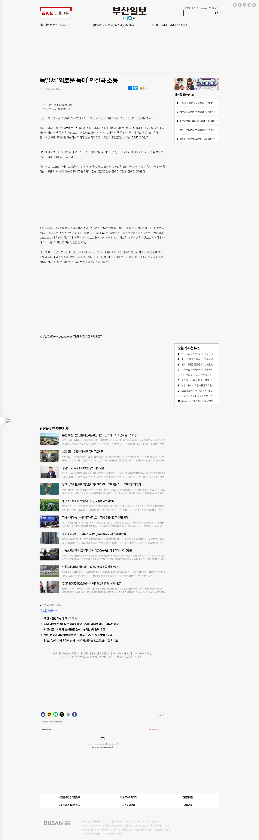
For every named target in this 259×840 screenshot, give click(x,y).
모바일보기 (213, 8)
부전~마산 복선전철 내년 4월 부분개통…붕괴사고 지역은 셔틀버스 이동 (99, 435)
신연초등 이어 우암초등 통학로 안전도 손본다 (202, 385)
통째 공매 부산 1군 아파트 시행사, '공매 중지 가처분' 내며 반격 (94, 534)
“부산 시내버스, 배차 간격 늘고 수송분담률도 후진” (204, 375)
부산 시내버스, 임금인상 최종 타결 (171, 25)
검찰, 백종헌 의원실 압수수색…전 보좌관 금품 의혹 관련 (206, 396)
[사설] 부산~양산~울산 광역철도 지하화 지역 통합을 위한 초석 (203, 102)
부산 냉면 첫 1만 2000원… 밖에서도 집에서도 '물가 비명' (91, 583)
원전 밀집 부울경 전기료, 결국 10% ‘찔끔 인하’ (202, 354)
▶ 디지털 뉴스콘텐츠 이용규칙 (51, 605)
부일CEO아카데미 (128, 797)
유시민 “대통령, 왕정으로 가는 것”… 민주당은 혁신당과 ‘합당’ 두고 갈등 (207, 120)
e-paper (204, 8)
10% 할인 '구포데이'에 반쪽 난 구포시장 (82, 451)
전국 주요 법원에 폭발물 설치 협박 (196, 369)
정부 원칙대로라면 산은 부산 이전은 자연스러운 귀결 (200, 138)
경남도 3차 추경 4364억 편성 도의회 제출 (83, 468)
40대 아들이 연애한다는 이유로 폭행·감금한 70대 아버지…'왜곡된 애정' (81, 624)
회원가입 (195, 8)
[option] (147, 25)
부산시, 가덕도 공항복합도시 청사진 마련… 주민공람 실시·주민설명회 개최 (101, 484)
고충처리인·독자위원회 (69, 805)
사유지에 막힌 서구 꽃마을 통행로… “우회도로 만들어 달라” (202, 129)
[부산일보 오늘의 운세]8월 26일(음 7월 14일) (113, 25)
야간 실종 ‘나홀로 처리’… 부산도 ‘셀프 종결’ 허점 (203, 380)
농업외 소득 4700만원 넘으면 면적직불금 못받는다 (88, 501)
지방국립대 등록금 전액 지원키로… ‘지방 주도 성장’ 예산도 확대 (95, 517)
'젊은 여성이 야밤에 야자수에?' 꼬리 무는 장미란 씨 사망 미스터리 (78, 635)
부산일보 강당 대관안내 (69, 797)
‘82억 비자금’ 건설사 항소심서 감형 (197, 364)
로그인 (187, 8)
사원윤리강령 (128, 805)
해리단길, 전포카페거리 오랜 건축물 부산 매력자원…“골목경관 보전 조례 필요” (210, 111)
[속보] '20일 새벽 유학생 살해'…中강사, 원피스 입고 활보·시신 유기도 (81, 640)
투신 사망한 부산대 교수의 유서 (60, 618)
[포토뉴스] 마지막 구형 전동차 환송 (197, 390)
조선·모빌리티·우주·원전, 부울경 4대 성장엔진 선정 (205, 359)
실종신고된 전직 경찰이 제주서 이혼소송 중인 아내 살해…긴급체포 (97, 550)
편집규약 (188, 805)
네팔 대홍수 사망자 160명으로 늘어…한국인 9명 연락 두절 (74, 629)
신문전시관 (188, 797)
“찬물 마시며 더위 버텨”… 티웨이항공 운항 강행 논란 (89, 567)
